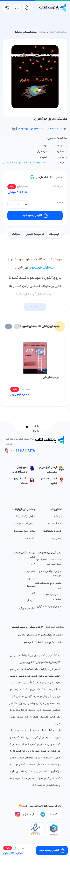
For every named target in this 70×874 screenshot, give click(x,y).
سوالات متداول (53, 524)
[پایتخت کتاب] (52, 8)
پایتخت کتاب (61, 32)
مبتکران (31, 579)
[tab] (54, 234)
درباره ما (57, 516)
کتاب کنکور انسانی (51, 635)
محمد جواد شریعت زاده (35, 163)
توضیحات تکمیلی (35, 234)
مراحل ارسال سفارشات (24, 531)
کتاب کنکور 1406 (32, 643)
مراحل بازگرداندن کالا (25, 516)
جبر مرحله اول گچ (51, 377)
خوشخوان (42, 32)
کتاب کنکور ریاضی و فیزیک (26, 627)
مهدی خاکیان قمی (12, 163)
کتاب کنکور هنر (53, 643)
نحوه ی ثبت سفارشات (24, 524)
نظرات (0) (16, 234)
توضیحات (54, 234)
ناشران (51, 32)
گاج (33, 593)
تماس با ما (56, 538)
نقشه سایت (29, 538)
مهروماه (31, 586)
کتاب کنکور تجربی (28, 635)
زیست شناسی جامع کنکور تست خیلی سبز (48, 562)
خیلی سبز (30, 564)
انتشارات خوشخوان (41, 268)
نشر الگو (30, 601)
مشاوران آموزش (27, 608)
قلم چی (31, 571)
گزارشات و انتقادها (52, 531)
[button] (17, 326)
